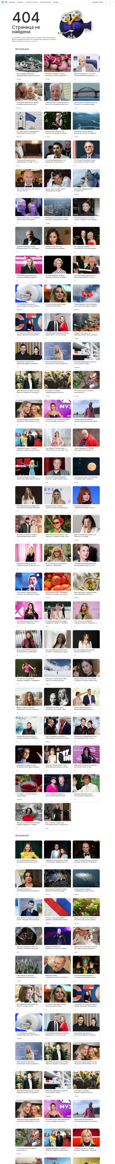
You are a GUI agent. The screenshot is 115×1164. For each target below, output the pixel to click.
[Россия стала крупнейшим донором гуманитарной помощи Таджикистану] (57, 1055)
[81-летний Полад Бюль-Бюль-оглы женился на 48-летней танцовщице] (86, 153)
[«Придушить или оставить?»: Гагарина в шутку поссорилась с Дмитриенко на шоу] (86, 816)
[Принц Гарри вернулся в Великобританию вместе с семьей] (86, 701)
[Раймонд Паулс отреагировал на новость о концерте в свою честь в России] (57, 96)
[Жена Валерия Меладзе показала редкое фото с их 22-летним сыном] (57, 326)
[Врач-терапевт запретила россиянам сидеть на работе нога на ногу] (57, 816)
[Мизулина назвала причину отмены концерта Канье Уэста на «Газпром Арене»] (28, 557)
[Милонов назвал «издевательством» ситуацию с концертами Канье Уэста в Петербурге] (57, 1113)
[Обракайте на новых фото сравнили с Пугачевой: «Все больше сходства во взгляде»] (57, 701)
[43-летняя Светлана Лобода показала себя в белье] (57, 298)
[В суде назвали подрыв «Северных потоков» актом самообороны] (86, 1026)
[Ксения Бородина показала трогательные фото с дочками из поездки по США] (28, 931)
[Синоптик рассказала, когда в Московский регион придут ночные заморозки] (57, 1026)
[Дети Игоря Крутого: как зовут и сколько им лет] (28, 182)
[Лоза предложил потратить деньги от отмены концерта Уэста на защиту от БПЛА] (57, 960)
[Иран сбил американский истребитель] (86, 182)
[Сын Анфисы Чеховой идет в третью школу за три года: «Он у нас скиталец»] (57, 442)
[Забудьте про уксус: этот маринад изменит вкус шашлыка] (86, 326)
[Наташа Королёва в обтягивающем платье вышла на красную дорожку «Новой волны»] (28, 1026)
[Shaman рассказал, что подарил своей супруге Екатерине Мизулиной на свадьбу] (28, 211)
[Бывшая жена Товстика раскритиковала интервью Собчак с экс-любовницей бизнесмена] (57, 240)
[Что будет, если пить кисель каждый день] (28, 787)
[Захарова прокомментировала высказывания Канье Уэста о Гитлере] (86, 557)
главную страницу (31, 41)
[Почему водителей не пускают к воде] (57, 874)
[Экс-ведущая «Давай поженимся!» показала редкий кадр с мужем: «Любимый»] (86, 240)
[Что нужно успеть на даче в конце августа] (86, 384)
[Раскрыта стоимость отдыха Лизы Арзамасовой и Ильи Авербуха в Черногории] (28, 528)
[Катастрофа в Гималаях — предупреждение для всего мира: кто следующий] (28, 67)
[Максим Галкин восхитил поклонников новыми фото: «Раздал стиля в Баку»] (86, 787)
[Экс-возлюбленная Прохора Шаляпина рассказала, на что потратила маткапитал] (28, 998)
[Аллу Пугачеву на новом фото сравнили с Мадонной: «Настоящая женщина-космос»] (57, 557)
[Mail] (2, 2)
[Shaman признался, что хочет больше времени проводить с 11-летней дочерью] (86, 67)
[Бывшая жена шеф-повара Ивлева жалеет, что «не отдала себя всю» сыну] (28, 240)
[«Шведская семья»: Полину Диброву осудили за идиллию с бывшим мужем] (28, 442)
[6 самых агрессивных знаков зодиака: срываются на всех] (57, 931)
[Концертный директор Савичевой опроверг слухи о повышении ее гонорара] (86, 499)
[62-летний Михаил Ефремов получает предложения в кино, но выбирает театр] (57, 470)
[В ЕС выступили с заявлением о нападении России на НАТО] (28, 125)
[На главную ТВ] (5, 2)
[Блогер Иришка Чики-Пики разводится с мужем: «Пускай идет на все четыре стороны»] (86, 931)
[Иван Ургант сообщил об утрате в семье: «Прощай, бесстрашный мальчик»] (28, 1055)
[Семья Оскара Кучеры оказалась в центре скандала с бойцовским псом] (86, 998)
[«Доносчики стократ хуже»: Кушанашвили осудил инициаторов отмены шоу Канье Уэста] (57, 182)
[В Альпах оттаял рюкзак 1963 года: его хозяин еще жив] (57, 672)
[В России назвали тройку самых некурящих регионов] (86, 845)
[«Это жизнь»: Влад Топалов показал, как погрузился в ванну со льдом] (28, 586)
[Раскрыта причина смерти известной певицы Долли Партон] (28, 470)
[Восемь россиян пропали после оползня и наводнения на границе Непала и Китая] (57, 211)
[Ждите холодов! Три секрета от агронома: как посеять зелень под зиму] (86, 1055)
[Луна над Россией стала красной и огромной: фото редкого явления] (86, 470)
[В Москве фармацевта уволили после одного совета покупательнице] (86, 355)
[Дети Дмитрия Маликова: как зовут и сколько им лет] (28, 1142)
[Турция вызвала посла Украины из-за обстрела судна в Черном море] (86, 298)
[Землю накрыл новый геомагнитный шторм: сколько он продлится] (28, 960)
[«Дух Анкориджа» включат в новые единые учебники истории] (57, 730)
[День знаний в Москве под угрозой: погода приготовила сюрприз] (57, 125)
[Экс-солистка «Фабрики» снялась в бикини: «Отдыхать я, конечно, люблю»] (86, 614)
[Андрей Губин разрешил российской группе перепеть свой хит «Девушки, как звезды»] (57, 903)
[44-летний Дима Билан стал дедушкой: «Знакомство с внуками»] (57, 153)
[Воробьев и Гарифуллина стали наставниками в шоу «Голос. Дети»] (86, 730)
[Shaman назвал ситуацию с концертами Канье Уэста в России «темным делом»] (57, 845)
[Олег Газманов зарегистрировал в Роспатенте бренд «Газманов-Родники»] (86, 960)
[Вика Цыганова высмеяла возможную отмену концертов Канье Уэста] (57, 355)
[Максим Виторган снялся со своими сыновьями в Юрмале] (28, 730)
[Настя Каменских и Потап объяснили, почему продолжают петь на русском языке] (28, 903)
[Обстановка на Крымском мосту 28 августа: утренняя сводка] (86, 96)
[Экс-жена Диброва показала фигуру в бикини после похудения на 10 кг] (86, 643)
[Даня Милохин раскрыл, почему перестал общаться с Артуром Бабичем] (28, 384)
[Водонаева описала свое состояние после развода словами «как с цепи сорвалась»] (28, 874)
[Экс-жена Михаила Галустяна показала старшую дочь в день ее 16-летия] (57, 643)
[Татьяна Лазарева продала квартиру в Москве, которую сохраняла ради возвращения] (57, 269)
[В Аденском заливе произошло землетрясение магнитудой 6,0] (86, 874)
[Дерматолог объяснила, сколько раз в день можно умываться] (86, 1084)
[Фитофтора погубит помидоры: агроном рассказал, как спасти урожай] (57, 586)
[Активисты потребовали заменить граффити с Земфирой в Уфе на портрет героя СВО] (28, 672)
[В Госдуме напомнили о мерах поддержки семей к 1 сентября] (57, 614)
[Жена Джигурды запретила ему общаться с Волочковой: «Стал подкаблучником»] (28, 413)
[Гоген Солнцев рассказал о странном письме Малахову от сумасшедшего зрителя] (86, 1113)
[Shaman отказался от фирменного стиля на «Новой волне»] (57, 1084)
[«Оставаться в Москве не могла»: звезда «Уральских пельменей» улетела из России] (28, 326)
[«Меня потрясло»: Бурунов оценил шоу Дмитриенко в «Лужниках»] (28, 845)
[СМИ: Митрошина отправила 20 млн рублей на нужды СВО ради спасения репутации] (28, 499)
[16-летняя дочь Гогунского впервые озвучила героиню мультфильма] (86, 903)
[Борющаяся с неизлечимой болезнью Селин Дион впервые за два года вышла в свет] (28, 758)
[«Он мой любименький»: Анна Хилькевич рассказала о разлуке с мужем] (57, 758)
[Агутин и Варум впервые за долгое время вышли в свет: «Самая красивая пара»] (57, 787)
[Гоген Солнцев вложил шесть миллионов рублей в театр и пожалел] (86, 269)
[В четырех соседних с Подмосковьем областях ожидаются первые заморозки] (57, 384)
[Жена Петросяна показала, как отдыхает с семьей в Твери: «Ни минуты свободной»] (57, 528)
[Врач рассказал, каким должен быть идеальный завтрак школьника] (86, 586)
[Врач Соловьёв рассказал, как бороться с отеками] (86, 528)
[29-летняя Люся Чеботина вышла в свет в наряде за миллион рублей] (57, 413)
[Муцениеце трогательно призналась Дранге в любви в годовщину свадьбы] (28, 355)
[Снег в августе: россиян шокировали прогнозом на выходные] (28, 1113)
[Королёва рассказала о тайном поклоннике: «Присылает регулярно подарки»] (28, 614)
